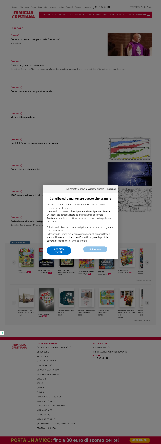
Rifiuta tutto (95, 249)
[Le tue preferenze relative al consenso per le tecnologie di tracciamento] (2, 333)
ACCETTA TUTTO (59, 250)
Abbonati (111, 189)
